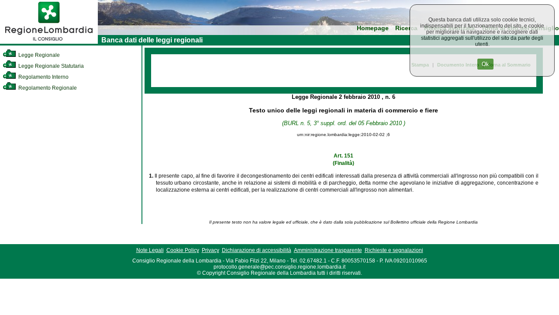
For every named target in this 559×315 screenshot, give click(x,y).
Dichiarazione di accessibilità (256, 250)
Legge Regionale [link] (38, 55)
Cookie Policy (182, 250)
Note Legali (150, 250)
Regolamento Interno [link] (43, 77)
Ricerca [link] (406, 28)
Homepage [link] (373, 28)
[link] (49, 42)
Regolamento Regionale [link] (47, 88)
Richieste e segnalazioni (394, 250)
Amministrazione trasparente (328, 250)
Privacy (210, 250)
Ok (485, 64)
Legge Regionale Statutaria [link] (50, 66)
